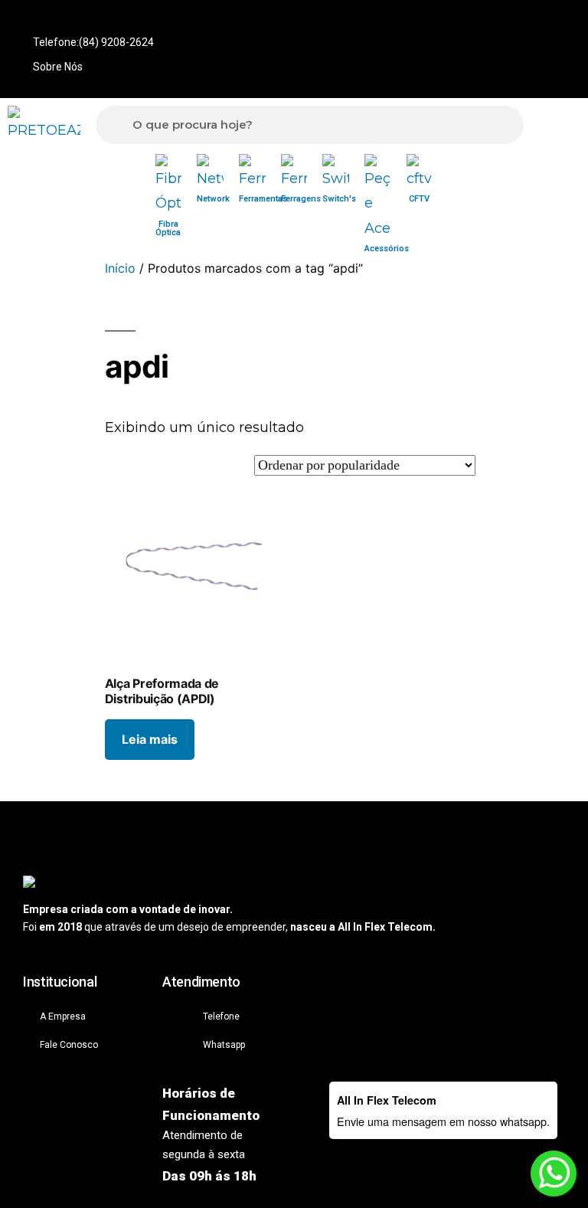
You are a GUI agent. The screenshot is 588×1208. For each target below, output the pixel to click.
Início (120, 268)
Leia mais (150, 739)
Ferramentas (263, 199)
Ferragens (301, 199)
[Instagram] (565, 22)
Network (213, 199)
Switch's (339, 199)
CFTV (419, 199)
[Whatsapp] (464, 22)
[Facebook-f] (514, 22)
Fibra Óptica (168, 228)
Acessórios (386, 249)
